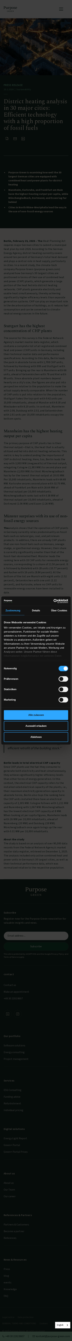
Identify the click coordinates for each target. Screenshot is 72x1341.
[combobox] (62, 1325)
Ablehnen (36, 737)
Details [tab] (36, 610)
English (60, 1325)
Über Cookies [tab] (59, 610)
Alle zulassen (36, 714)
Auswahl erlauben (36, 725)
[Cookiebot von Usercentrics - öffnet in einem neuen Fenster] (53, 601)
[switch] (63, 679)
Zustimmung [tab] (13, 610)
